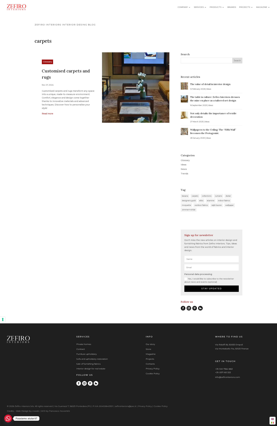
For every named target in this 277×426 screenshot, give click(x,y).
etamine (210, 200)
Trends (184, 173)
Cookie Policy (153, 373)
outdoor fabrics (201, 205)
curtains (218, 196)
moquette (186, 205)
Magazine (261, 7)
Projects (244, 7)
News (184, 169)
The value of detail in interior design (210, 84)
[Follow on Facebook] (183, 308)
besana (185, 196)
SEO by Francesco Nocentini (55, 411)
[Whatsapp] (8, 418)
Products (215, 7)
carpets (195, 196)
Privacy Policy (152, 368)
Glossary (47, 61)
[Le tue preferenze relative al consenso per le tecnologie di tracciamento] (2, 319)
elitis (201, 200)
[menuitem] (272, 419)
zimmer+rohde (188, 210)
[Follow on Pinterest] (194, 308)
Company (183, 7)
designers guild (189, 200)
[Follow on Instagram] (189, 308)
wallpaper (229, 205)
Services (199, 7)
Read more (47, 113)
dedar (228, 196)
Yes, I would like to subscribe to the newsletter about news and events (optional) (209, 280)
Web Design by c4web (27, 411)
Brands (232, 7)
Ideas (208, 89)
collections (206, 196)
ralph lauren (217, 205)
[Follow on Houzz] (200, 308)
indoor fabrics (224, 200)
